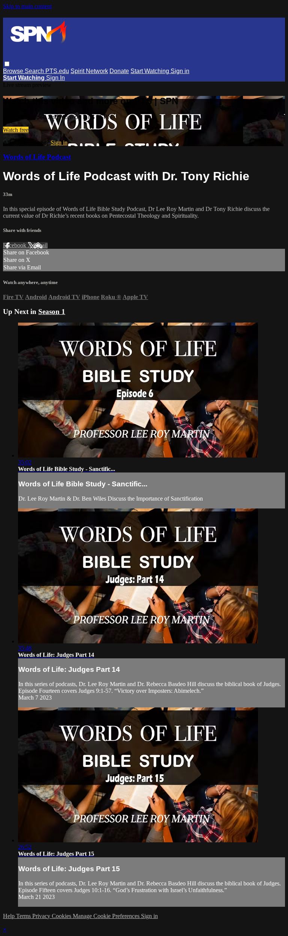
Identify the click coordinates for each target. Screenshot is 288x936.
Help (9, 916)
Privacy (42, 916)
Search (35, 71)
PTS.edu (57, 71)
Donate (119, 71)
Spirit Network (89, 71)
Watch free (15, 130)
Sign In (55, 78)
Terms (24, 916)
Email (41, 245)
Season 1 (51, 311)
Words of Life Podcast (37, 157)
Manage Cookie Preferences (107, 916)
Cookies (62, 916)
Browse (14, 71)
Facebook (15, 245)
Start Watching (150, 71)
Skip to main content (27, 6)
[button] (6, 63)
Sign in (180, 71)
